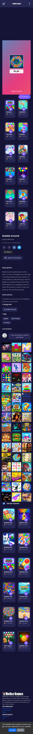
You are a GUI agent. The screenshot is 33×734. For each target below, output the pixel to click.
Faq (3, 718)
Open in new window (14, 258)
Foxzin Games (6, 708)
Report (8, 252)
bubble (6, 318)
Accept (12, 730)
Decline (20, 730)
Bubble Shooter (11, 309)
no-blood (7, 323)
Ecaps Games (6, 710)
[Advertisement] (16, 23)
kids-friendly (16, 318)
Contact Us (6, 717)
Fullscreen (25, 97)
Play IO (4, 712)
